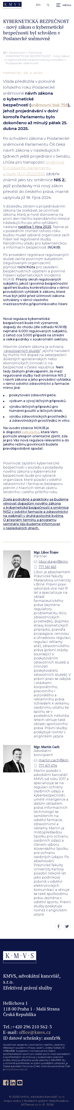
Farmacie (35, 52)
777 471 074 (48, 765)
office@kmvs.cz (35, 1032)
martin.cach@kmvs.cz (55, 760)
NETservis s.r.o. (31, 1104)
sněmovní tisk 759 (49, 104)
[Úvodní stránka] (12, 5)
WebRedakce (58, 1101)
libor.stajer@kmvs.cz (55, 562)
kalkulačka (30, 432)
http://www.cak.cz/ (17, 1069)
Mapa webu (12, 1101)
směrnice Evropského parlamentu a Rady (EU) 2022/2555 (33, 168)
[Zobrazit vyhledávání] (48, 5)
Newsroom (17, 52)
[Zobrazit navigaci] (63, 5)
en (38, 5)
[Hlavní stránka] (4, 53)
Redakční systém (36, 1101)
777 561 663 (47, 567)
